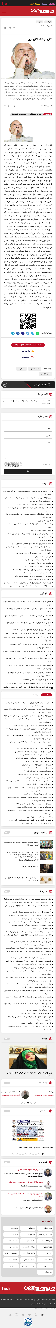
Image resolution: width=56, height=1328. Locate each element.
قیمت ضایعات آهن (11, 1253)
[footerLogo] (37, 1288)
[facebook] (22, 333)
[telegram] (32, 333)
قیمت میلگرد (13, 1265)
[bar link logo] (5, 4)
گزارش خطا (26, 351)
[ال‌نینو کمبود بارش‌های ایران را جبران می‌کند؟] (48, 1209)
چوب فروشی (47, 1228)
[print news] (5, 28)
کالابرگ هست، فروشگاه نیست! (28, 860)
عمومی (39, 21)
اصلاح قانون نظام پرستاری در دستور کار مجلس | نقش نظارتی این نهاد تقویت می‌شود (23, 1174)
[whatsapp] (37, 333)
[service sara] (44, 4)
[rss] (12, 1315)
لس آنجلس (45, 373)
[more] (7, 832)
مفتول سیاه (48, 1259)
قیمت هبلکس (13, 1259)
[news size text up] (5, 106)
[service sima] (37, 4)
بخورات (15, 1234)
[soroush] (13, 333)
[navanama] (52, 4)
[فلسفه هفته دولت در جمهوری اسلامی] (46, 1094)
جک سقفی (48, 1265)
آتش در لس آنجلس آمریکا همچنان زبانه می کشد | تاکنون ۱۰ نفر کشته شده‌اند (26, 402)
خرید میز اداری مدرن (28, 1265)
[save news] (14, 28)
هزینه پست (31, 1234)
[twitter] (27, 333)
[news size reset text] (9, 106)
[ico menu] (4, 11)
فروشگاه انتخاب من (28, 1247)
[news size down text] (14, 106)
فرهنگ (48, 21)
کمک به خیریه (47, 1253)
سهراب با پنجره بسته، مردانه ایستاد (32, 1186)
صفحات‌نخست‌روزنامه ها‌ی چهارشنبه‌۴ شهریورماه (35, 1147)
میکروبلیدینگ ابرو (29, 1253)
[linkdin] (18, 333)
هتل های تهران (13, 1247)
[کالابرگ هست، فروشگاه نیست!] (45, 856)
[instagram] (18, 1315)
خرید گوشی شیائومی (45, 1234)
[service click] (32, 4)
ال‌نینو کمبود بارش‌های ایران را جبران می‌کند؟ (28, 1207)
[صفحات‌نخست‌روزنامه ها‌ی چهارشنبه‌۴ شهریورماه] (28, 1130)
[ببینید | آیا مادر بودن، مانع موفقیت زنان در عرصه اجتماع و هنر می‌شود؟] (28, 1057)
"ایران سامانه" (39, 1308)
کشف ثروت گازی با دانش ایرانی (33, 1200)
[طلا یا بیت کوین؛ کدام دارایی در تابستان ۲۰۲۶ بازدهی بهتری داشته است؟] (45, 880)
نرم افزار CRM (13, 1240)
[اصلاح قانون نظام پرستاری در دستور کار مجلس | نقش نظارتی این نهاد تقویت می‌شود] (48, 1172)
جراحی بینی (14, 1228)
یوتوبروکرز (32, 1228)
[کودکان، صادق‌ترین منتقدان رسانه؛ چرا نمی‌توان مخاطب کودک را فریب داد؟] (45, 844)
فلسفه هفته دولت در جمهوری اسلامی (28, 1091)
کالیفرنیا (21, 368)
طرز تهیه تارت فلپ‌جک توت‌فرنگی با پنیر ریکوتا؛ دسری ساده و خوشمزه (27, 687)
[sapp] (44, 1315)
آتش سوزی (35, 368)
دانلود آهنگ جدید (46, 1240)
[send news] (9, 28)
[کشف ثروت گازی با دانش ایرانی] (48, 1197)
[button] (34, 1102)
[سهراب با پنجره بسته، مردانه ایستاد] (48, 1185)
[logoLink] (42, 11)
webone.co (47, 1247)
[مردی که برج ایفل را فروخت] (45, 868)
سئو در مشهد (30, 1240)
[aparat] (38, 1315)
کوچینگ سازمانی (29, 1259)
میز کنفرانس (48, 1272)
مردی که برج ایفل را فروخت (29, 866)
